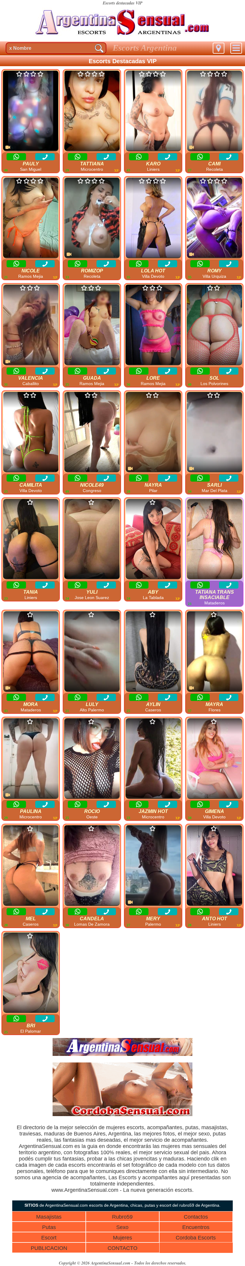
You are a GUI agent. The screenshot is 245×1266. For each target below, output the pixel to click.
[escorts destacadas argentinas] (122, 37)
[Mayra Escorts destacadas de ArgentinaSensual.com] (214, 652)
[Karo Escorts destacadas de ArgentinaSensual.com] (153, 111)
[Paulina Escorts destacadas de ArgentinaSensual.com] (30, 759)
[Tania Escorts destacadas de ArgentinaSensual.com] (30, 539)
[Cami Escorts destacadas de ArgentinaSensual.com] (214, 111)
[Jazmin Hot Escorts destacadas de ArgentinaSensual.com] (153, 759)
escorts (135, 1127)
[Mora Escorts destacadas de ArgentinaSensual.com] (30, 652)
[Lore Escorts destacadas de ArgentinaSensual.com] (153, 325)
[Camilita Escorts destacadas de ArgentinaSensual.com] (30, 432)
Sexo (122, 1227)
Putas (49, 1227)
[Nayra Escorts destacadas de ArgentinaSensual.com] (153, 432)
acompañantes (164, 1127)
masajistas (214, 1127)
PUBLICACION (49, 1248)
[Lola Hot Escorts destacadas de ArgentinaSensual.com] (153, 218)
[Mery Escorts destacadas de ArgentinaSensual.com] (153, 866)
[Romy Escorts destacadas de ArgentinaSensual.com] (214, 218)
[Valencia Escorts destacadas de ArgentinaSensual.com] (30, 325)
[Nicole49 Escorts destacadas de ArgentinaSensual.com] (92, 432)
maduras (54, 1134)
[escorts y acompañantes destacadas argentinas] (122, 1054)
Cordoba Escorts (196, 1238)
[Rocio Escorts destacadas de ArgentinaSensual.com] (92, 759)
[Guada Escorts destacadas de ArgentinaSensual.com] (92, 325)
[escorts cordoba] (122, 1114)
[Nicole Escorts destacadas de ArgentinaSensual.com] (30, 218)
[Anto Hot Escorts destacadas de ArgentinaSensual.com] (214, 866)
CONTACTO (122, 1248)
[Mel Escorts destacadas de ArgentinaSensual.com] (30, 866)
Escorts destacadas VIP (123, 3)
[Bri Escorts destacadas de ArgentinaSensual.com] (30, 973)
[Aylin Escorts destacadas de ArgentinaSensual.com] (153, 652)
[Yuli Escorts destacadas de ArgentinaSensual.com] (92, 539)
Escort (48, 1238)
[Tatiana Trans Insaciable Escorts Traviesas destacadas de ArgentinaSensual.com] (214, 539)
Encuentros (195, 1227)
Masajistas (49, 1217)
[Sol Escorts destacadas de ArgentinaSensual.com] (214, 325)
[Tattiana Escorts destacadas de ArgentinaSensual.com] (92, 111)
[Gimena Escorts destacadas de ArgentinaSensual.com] (214, 759)
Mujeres (122, 1238)
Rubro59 (122, 1217)
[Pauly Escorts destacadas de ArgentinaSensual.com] (30, 111)
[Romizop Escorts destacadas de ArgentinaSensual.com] (92, 218)
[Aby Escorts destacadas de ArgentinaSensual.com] (153, 539)
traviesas (30, 1134)
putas (191, 1127)
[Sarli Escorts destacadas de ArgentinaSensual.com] (214, 432)
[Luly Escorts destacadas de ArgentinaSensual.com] (92, 652)
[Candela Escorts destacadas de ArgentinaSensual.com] (92, 866)
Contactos (196, 1217)
